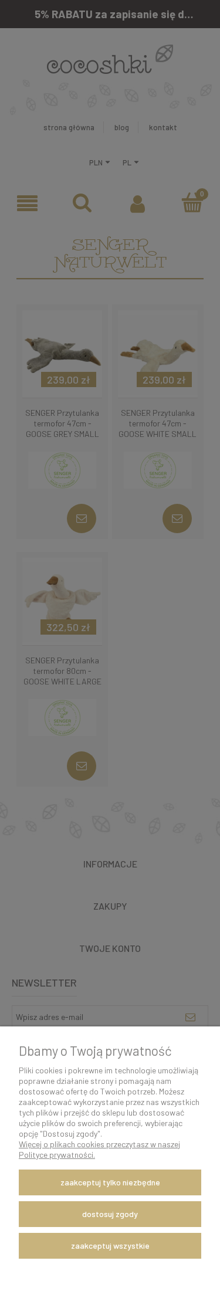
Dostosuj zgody (110, 1214)
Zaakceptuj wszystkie (110, 1245)
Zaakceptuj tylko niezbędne (110, 1182)
